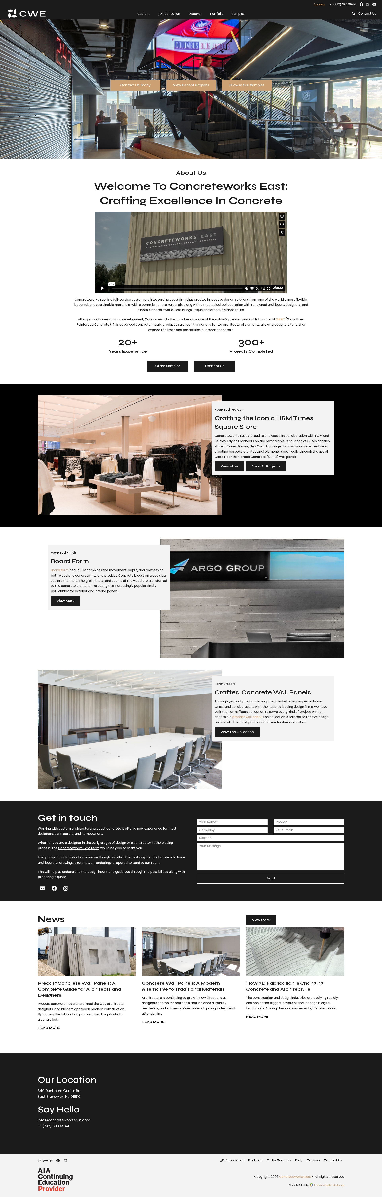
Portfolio (255, 1160)
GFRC (280, 319)
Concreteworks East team (78, 848)
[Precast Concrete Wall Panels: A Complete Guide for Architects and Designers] (87, 951)
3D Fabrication (232, 1160)
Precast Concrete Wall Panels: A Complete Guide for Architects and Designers (79, 989)
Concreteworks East (295, 1176)
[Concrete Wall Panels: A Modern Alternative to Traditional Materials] (191, 951)
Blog (299, 1160)
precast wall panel (246, 717)
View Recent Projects (191, 85)
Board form (60, 570)
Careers (313, 1160)
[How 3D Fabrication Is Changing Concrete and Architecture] (295, 951)
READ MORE (49, 1028)
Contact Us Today (135, 85)
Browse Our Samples (246, 85)
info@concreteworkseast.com (64, 1120)
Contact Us (367, 13)
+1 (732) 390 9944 (343, 4)
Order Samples (167, 366)
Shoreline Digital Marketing (329, 1185)
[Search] (353, 13)
